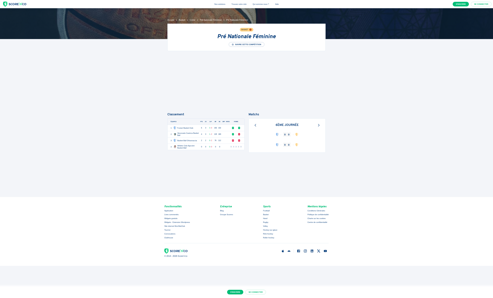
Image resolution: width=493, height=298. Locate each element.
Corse (192, 20)
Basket (182, 20)
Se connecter (481, 4)
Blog (222, 211)
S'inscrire (461, 4)
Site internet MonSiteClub (174, 226)
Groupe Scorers (226, 214)
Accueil (170, 20)
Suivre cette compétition (248, 44)
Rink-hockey (268, 234)
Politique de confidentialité (318, 214)
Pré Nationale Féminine (211, 20)
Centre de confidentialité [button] (317, 222)
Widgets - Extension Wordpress (177, 222)
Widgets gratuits (170, 218)
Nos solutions (219, 4)
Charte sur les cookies (316, 218)
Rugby (265, 222)
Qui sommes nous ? (261, 4)
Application (168, 211)
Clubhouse (168, 238)
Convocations (169, 234)
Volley (265, 226)
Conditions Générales (316, 211)
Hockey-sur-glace (270, 230)
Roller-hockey (268, 238)
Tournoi (167, 230)
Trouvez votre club (238, 4)
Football (266, 211)
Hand (265, 218)
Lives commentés (171, 214)
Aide (277, 4)
